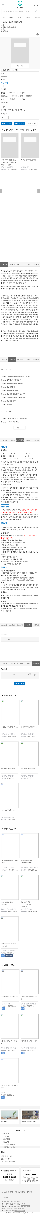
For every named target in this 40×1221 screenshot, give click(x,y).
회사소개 (4, 1192)
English (5, 1198)
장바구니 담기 (19, 124)
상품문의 (36, 264)
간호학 (11, 17)
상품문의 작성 (19, 684)
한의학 (28, 17)
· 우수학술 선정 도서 (8, 1144)
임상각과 (8, 70)
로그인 (36, 5)
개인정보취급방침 (20, 1192)
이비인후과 (15, 70)
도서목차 (12, 264)
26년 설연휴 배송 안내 (8, 1162)
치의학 (20, 17)
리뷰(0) (28, 264)
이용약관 (11, 1192)
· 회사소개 (5, 1134)
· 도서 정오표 (6, 1139)
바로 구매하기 (6, 124)
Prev (1, 191)
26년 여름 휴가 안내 (7, 1159)
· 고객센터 (5, 1136)
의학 (3, 17)
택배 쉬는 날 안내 (6, 1156)
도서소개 (4, 264)
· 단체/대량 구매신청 (8, 1147)
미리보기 (20, 66)
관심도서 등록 (31, 124)
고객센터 (29, 1192)
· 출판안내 (5, 1142)
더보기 (19, 428)
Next (38, 191)
